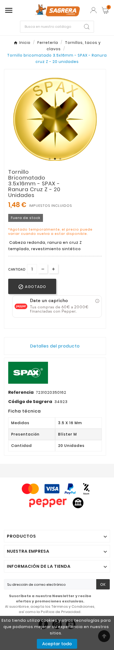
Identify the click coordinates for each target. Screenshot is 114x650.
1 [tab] (49, 159)
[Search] (86, 27)
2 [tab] (55, 159)
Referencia (21, 392)
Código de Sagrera (30, 402)
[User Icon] (93, 10)
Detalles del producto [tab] (55, 346)
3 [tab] (60, 159)
